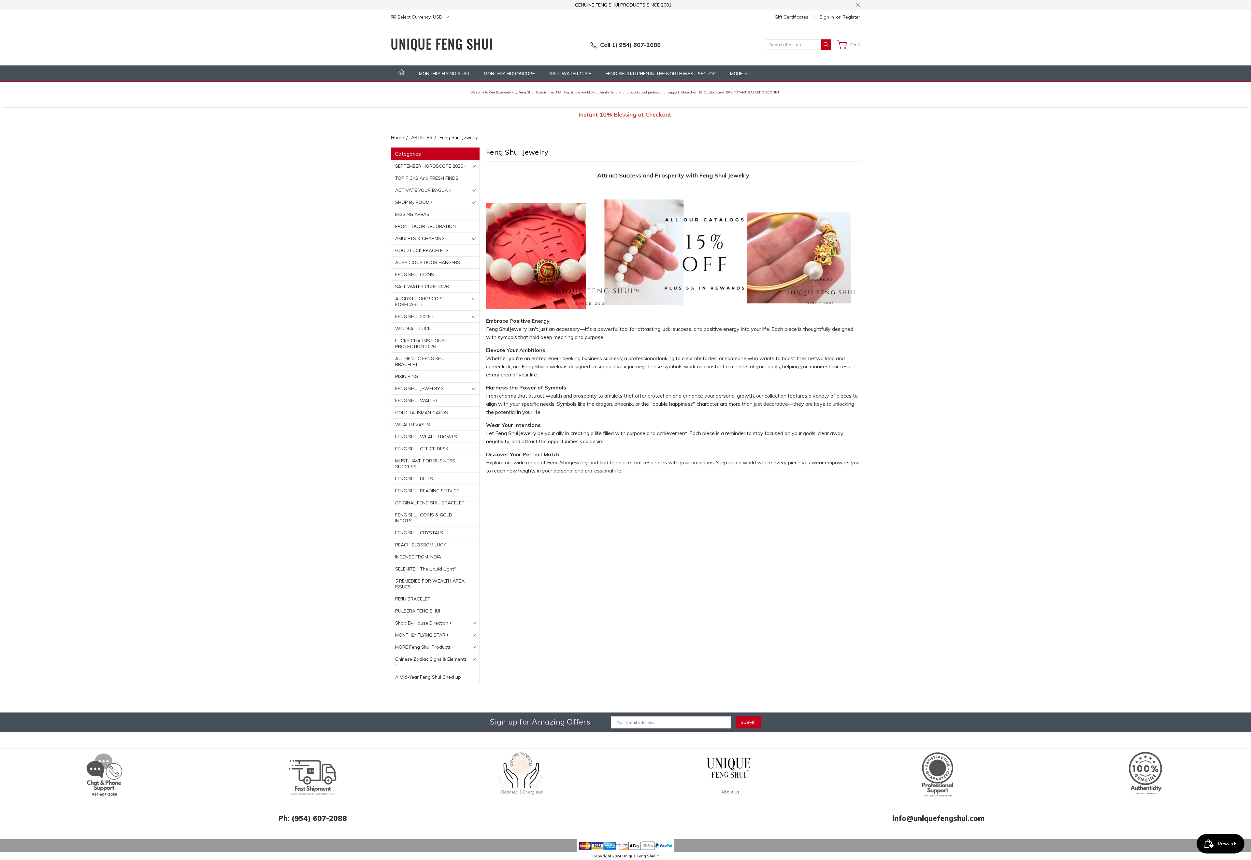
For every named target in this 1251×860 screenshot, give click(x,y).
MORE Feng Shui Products (423, 647)
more (737, 74)
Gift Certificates (791, 17)
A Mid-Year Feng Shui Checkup (428, 677)
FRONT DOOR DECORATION (425, 226)
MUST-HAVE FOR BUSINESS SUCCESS (425, 464)
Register (851, 17)
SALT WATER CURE (570, 74)
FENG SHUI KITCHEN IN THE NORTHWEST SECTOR (661, 74)
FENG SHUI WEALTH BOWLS (426, 437)
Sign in (827, 17)
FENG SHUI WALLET (416, 400)
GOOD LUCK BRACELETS (422, 250)
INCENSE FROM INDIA (418, 557)
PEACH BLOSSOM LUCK (420, 545)
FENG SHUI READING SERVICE (427, 491)
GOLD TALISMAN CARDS (421, 413)
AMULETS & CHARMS (418, 238)
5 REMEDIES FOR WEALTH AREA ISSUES (430, 584)
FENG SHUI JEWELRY (418, 388)
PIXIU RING (406, 376)
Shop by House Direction (422, 623)
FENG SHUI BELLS (414, 479)
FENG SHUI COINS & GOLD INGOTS (423, 518)
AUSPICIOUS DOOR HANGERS (427, 262)
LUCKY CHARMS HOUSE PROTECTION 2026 (421, 343)
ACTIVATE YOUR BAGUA (422, 190)
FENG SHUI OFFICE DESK (421, 449)
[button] (104, 773)
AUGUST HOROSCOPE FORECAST (419, 301)
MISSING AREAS (412, 214)
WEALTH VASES (412, 425)
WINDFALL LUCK (413, 328)
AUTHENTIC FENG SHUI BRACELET (420, 361)
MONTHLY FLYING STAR (444, 74)
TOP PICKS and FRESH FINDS (426, 178)
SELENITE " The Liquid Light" (425, 569)
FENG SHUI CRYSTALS (419, 533)
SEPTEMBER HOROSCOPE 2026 (429, 166)
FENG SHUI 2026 (413, 316)
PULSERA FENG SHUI (417, 611)
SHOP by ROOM (413, 202)
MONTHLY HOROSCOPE (509, 74)
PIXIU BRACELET (412, 599)
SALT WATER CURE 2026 (422, 286)
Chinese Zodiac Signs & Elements (431, 659)
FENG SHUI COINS (414, 274)
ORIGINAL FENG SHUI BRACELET (430, 503)
